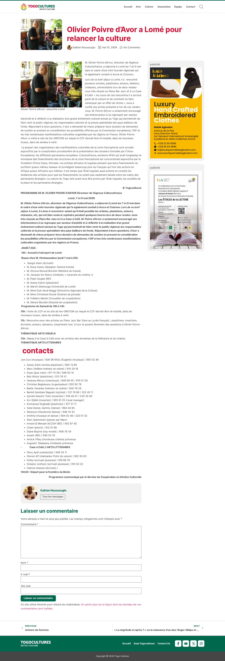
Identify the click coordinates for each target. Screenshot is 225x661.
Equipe (178, 6)
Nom (24, 562)
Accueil (128, 6)
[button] (201, 7)
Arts (138, 6)
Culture (149, 6)
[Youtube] (186, 643)
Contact (190, 6)
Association (164, 6)
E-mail (25, 574)
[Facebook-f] (178, 643)
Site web (26, 586)
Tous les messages (52, 496)
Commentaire (29, 524)
